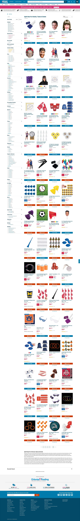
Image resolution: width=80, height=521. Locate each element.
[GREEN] (29, 32)
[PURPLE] (30, 86)
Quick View (42, 44)
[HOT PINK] (54, 113)
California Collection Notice (48, 503)
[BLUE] (31, 32)
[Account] (74, 1)
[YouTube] (69, 495)
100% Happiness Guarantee (35, 507)
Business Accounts (9, 503)
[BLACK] (27, 32)
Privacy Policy (46, 501)
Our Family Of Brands (34, 508)
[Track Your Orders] (69, 1)
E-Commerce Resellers (47, 507)
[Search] (65, 2)
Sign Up (37, 495)
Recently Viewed (11, 469)
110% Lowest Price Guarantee (35, 506)
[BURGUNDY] (44, 86)
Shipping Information (23, 507)
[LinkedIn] (61, 495)
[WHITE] (26, 32)
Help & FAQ (21, 502)
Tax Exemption (22, 512)
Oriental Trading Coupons (11, 507)
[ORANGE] (65, 59)
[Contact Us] (71, 1)
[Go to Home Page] (7, 14)
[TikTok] (67, 495)
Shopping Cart (22, 508)
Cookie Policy (46, 508)
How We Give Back (33, 502)
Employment (33, 503)
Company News (33, 510)
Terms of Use (46, 502)
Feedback (79, 261)
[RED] (30, 32)
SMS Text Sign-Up (9, 510)
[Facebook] (59, 495)
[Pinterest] (64, 495)
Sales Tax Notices (22, 511)
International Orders (23, 510)
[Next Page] (55, 447)
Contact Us (21, 501)
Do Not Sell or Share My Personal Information (50, 506)
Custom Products (64, 501)
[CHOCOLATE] (51, 221)
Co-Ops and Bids (9, 502)
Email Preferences (22, 515)
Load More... (9, 133)
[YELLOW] (41, 86)
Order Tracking (22, 503)
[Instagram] (72, 495)
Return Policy (22, 506)
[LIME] (55, 113)
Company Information (34, 501)
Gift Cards (8, 506)
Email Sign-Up (9, 508)
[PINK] (29, 86)
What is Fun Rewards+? (10, 511)
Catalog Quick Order (10, 501)
